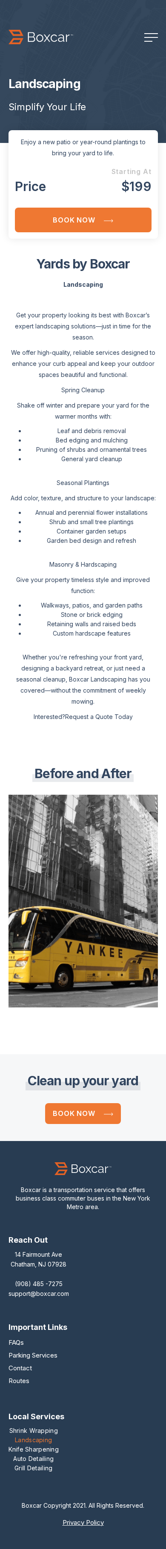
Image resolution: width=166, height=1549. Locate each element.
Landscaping (33, 1439)
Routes (19, 1381)
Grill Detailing (33, 1468)
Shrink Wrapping (33, 1430)
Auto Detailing (33, 1458)
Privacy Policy (83, 1522)
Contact (20, 1368)
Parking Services (33, 1355)
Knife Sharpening (34, 1449)
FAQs (16, 1342)
